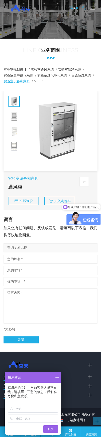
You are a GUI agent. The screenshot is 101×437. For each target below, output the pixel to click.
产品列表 (70, 434)
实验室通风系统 (42, 69)
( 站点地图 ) (76, 420)
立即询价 (26, 201)
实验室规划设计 (15, 69)
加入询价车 (62, 201)
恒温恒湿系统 (81, 75)
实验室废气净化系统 (52, 75)
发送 (21, 340)
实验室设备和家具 (17, 81)
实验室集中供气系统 (18, 75)
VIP (36, 81)
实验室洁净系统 (69, 69)
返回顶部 (91, 434)
